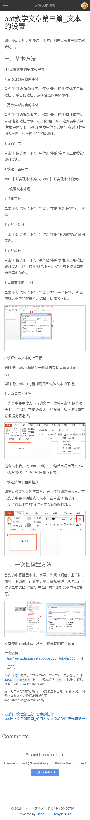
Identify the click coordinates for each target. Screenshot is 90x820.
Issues (44, 754)
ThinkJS (42, 813)
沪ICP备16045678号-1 (63, 808)
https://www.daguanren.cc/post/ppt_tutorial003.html (43, 658)
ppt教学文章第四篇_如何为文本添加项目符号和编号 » (46, 718)
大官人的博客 (45, 5)
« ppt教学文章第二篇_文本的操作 (28, 714)
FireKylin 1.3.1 (61, 813)
